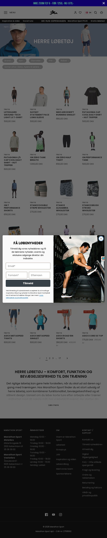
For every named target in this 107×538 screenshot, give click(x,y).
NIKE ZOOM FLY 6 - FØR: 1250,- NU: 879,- (53, 3)
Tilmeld (28, 283)
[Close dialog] (101, 238)
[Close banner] (104, 3)
